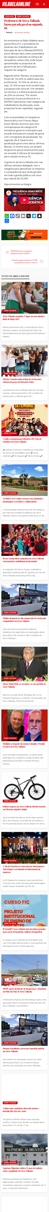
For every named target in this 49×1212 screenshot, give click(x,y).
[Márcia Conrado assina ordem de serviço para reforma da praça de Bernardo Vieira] (24, 361)
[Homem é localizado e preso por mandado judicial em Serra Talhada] (24, 1030)
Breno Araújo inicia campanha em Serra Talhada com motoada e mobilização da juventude (23, 560)
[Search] (44, 4)
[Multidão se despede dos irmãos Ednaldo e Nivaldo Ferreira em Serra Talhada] (24, 725)
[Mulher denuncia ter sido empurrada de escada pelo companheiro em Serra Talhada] (24, 600)
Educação (9, 16)
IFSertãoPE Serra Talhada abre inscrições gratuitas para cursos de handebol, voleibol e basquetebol (24, 930)
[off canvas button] (37, 4)
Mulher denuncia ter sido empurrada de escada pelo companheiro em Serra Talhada (24, 619)
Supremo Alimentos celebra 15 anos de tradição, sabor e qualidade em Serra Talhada (22, 1169)
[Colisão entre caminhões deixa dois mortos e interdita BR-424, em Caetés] (24, 1090)
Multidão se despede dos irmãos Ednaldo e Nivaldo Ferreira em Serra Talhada (24, 745)
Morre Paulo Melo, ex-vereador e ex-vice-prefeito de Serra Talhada (24, 685)
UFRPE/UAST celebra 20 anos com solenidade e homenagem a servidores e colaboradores (23, 500)
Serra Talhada (23, 16)
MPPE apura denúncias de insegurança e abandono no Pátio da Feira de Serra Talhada (24, 990)
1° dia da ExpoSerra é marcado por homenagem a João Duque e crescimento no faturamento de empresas (24, 869)
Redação (9, 32)
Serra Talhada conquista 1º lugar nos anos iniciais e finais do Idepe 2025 (24, 317)
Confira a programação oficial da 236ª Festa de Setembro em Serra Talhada (22, 440)
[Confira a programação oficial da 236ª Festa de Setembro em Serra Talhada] (24, 420)
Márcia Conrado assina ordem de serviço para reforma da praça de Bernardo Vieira (22, 380)
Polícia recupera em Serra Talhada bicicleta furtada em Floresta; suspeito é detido (24, 808)
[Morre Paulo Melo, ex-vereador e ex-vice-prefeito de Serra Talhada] (24, 664)
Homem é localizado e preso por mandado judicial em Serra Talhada (23, 1050)
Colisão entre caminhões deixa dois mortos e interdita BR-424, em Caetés (21, 1110)
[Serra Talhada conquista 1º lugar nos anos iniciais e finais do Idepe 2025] (24, 298)
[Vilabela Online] (16, 4)
